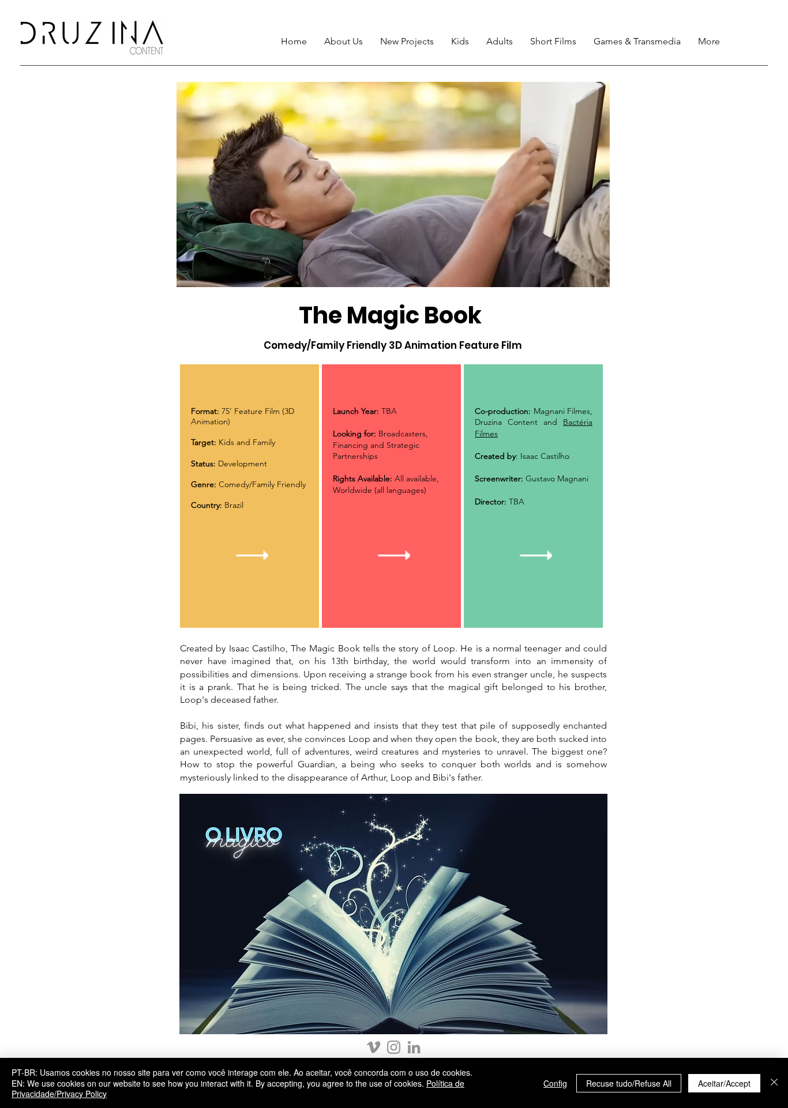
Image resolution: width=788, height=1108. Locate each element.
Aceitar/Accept (724, 1083)
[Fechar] (774, 1083)
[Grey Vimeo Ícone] (373, 1047)
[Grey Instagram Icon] (394, 1047)
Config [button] (555, 1083)
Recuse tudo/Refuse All (628, 1083)
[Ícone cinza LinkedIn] (414, 1047)
